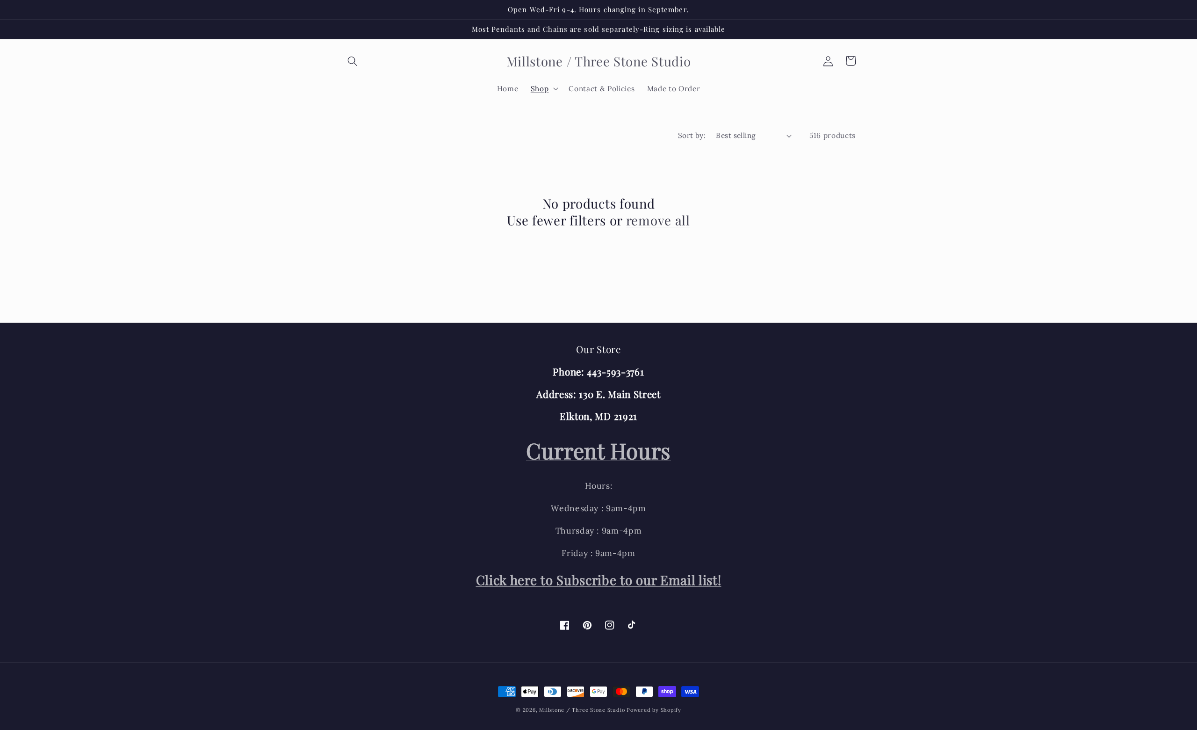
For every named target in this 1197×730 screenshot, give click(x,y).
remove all (658, 220)
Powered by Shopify (654, 710)
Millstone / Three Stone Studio (582, 710)
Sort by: (692, 135)
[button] (352, 61)
